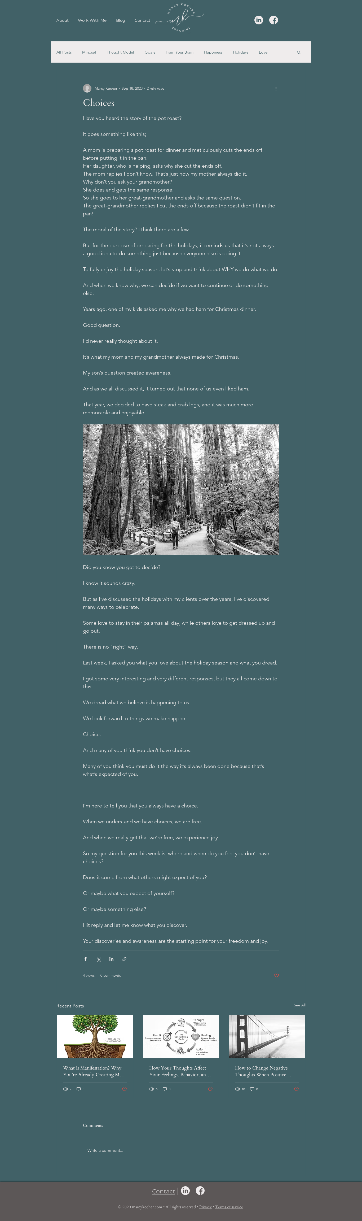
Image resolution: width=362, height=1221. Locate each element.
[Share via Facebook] (85, 959)
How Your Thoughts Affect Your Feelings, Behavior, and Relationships (179, 1071)
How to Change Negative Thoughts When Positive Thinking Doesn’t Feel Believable (261, 1071)
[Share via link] (124, 959)
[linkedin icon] (258, 20)
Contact (163, 1191)
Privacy (205, 1207)
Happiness (213, 52)
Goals (150, 52)
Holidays (240, 52)
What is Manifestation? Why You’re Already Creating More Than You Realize (94, 1071)
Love (263, 52)
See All (300, 1005)
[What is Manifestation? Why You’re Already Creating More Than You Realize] (95, 1036)
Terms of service (229, 1207)
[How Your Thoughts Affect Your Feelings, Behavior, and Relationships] (181, 1036)
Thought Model (120, 52)
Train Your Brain (179, 52)
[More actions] (276, 88)
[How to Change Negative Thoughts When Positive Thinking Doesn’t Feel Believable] (267, 1036)
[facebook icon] (273, 20)
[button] (298, 52)
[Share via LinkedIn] (111, 959)
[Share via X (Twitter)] (98, 959)
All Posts (64, 52)
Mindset (89, 52)
